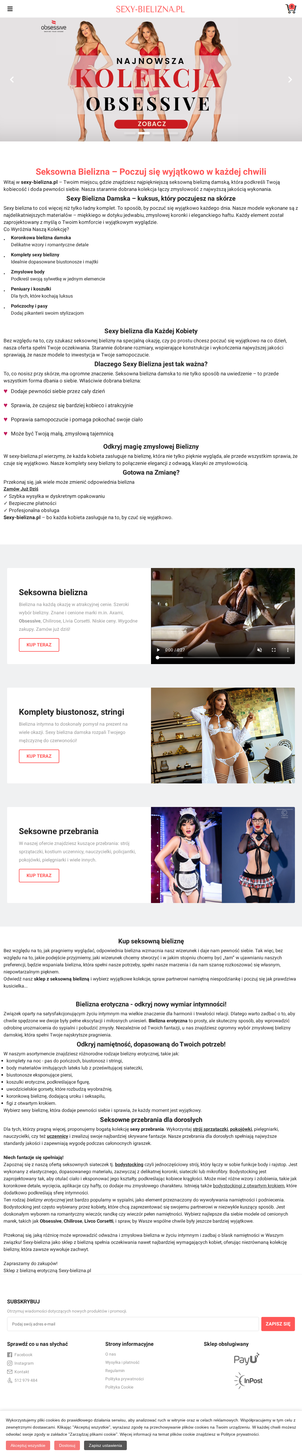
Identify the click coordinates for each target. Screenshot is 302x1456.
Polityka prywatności (124, 1378)
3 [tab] (158, 133)
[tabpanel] (151, 79)
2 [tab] (144, 133)
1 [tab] (130, 133)
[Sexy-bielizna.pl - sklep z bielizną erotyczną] (146, 7)
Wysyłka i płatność (122, 1362)
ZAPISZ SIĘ (278, 1324)
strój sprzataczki (210, 1129)
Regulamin (115, 1370)
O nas (110, 1354)
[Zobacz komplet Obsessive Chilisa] (151, 79)
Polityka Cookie (119, 1387)
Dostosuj (67, 1445)
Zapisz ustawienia (105, 1445)
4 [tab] (172, 133)
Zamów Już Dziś (21, 489)
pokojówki (241, 1129)
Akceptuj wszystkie (28, 1445)
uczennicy (57, 1136)
